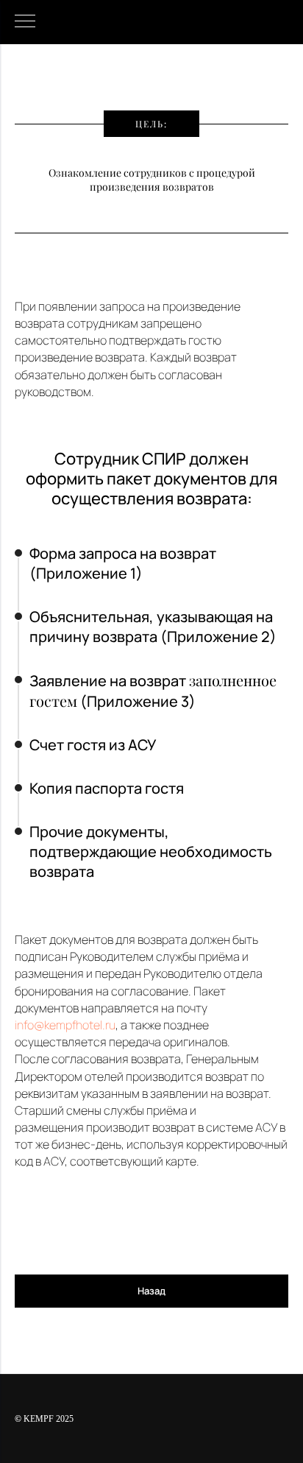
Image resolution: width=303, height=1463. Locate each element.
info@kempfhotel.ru (65, 1025)
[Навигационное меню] (25, 22)
